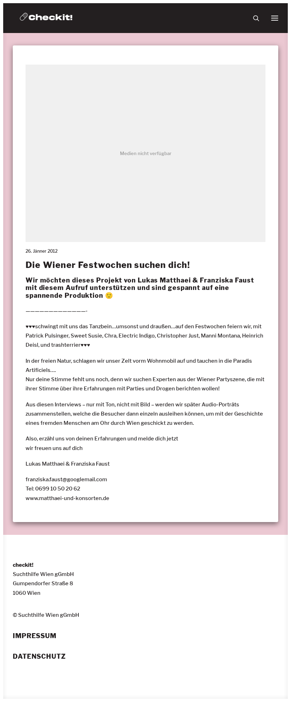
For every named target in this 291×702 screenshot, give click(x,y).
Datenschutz (39, 656)
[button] (274, 18)
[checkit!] (46, 18)
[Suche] (253, 18)
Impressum (34, 636)
